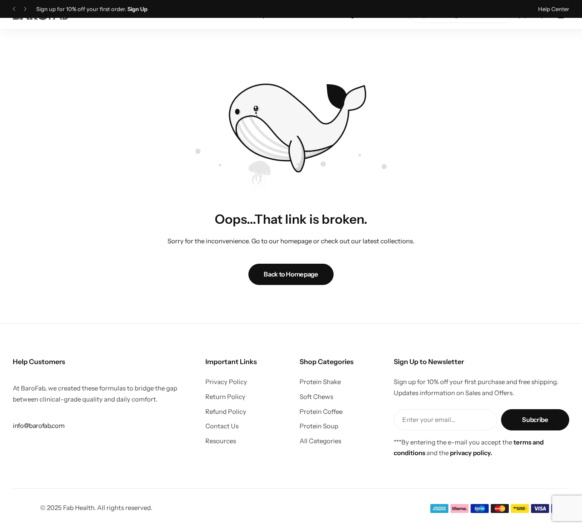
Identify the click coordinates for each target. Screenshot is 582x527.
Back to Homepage (291, 274)
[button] (14, 9)
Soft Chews (316, 397)
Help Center (553, 9)
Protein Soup (319, 426)
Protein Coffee (321, 412)
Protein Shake (320, 382)
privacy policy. (471, 453)
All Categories (320, 441)
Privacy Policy (226, 382)
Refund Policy (225, 412)
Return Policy (225, 397)
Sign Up (137, 9)
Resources (220, 441)
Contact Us (222, 426)
